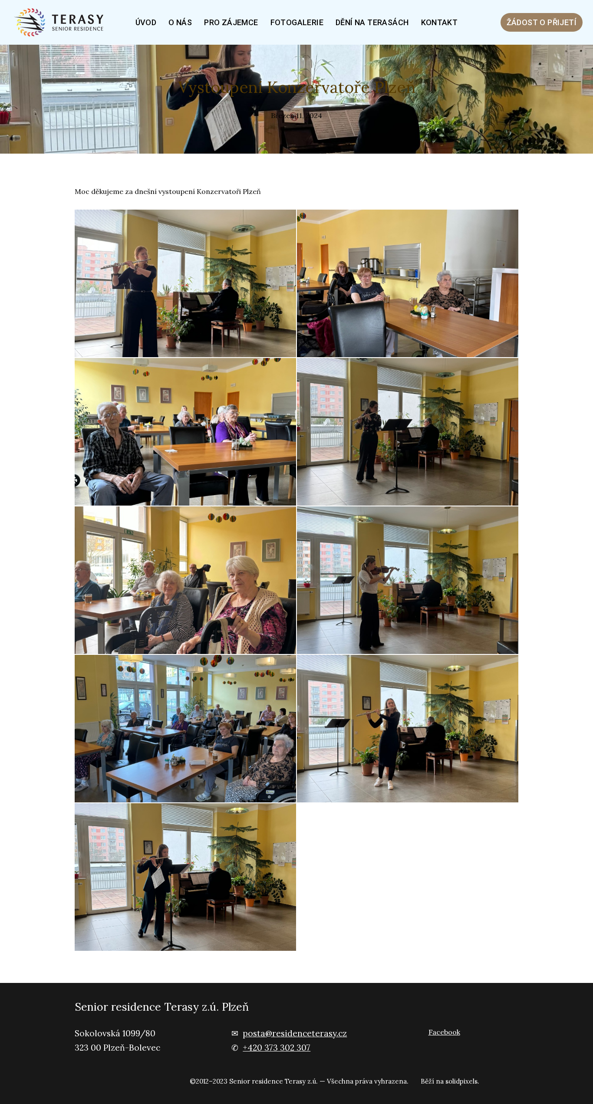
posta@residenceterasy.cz (295, 1033)
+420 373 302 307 (276, 1047)
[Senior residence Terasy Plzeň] (61, 22)
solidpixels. (462, 1081)
